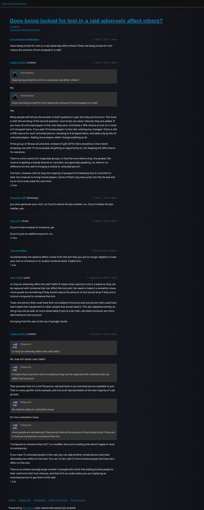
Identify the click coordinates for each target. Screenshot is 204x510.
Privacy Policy (78, 500)
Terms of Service (58, 500)
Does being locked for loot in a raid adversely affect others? (86, 21)
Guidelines (40, 500)
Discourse (28, 508)
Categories (25, 500)
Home (12, 500)
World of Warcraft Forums (13, 3)
